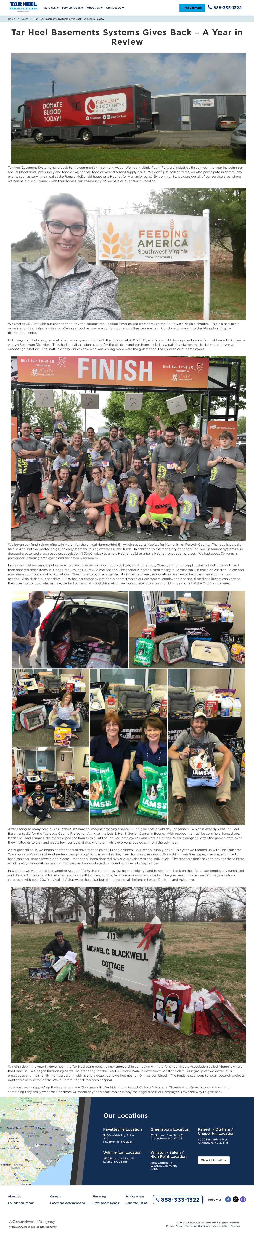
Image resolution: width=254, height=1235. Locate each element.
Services (50, 7)
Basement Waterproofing (67, 1202)
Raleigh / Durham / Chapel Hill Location (216, 1131)
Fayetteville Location (122, 1129)
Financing (99, 1196)
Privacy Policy (174, 1226)
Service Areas (71, 7)
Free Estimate (192, 7)
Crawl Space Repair (105, 1202)
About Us (93, 7)
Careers (55, 1196)
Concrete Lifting (136, 1202)
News (24, 18)
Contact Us (113, 7)
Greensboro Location (169, 1129)
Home (11, 18)
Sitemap (235, 1226)
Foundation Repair (21, 1202)
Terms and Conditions (197, 1226)
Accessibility (220, 1226)
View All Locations (213, 1160)
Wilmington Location (122, 1152)
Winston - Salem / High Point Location (168, 1154)
